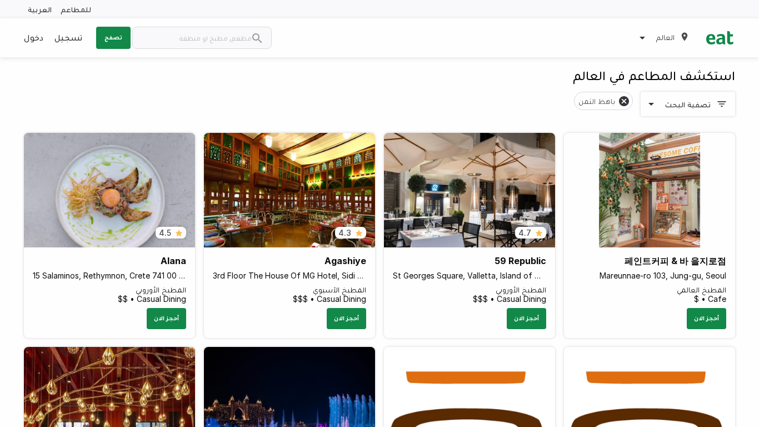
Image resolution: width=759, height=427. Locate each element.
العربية (40, 9)
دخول (33, 37)
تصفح (113, 37)
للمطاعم (76, 9)
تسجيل (68, 37)
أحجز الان (706, 318)
